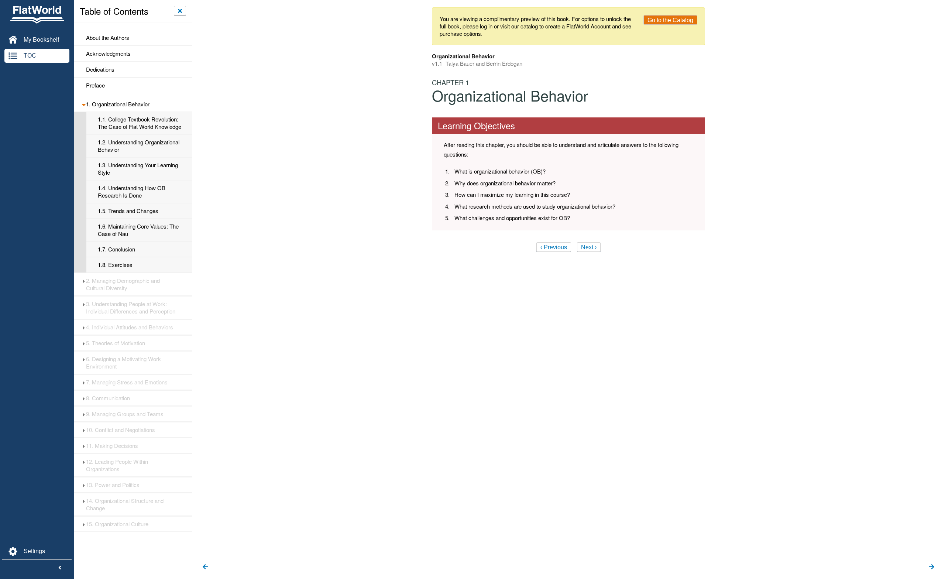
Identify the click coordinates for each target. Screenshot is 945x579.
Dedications (100, 69)
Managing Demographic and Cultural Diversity (123, 284)
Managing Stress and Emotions (127, 382)
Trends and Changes (128, 211)
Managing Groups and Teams (125, 414)
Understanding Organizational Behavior (138, 145)
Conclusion (116, 249)
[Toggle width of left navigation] (60, 568)
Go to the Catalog (670, 20)
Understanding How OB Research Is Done (131, 191)
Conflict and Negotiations (120, 430)
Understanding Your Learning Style (138, 168)
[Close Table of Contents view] (180, 11)
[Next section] (931, 567)
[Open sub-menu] (83, 104)
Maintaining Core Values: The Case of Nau (138, 230)
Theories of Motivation (115, 343)
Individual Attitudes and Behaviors (129, 327)
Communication (108, 398)
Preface (95, 85)
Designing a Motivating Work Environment (123, 362)
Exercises (115, 264)
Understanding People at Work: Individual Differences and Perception (130, 307)
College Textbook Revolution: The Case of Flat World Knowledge (139, 123)
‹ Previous (553, 247)
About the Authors (107, 37)
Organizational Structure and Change (125, 504)
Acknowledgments (108, 53)
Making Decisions (112, 445)
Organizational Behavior (118, 104)
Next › (589, 247)
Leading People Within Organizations (117, 465)
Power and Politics (113, 485)
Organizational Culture (117, 524)
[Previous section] (205, 567)
